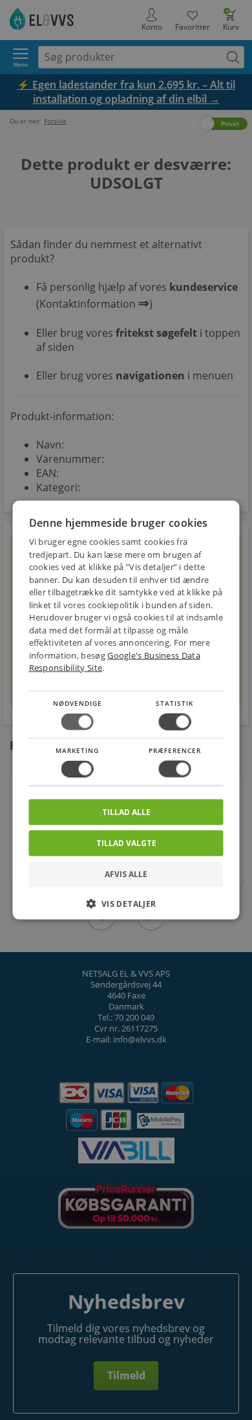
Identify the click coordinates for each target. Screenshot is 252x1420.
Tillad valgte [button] (126, 843)
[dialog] (126, 710)
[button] (126, 908)
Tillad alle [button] (126, 812)
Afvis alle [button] (126, 874)
